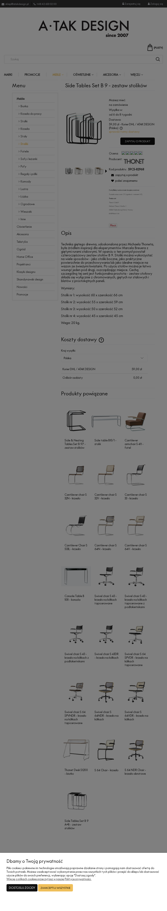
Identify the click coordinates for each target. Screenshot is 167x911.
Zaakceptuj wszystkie (55, 888)
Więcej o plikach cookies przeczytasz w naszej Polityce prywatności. (49, 879)
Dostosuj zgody (22, 888)
